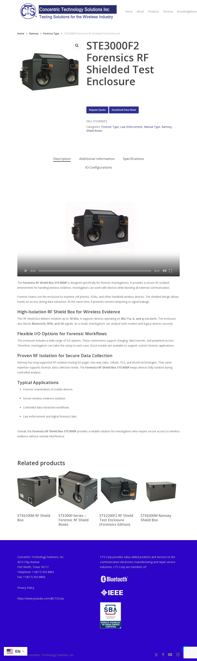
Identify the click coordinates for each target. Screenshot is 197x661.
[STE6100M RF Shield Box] (36, 490)
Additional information (96, 158)
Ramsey (33, 33)
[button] (76, 45)
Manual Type (152, 127)
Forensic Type (51, 33)
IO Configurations (98, 167)
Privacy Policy (25, 587)
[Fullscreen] (170, 271)
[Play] (26, 271)
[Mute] (164, 271)
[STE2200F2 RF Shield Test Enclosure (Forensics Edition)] (119, 490)
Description (62, 158)
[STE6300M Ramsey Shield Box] (160, 490)
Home (20, 33)
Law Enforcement (131, 127)
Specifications (133, 158)
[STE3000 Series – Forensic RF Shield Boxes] (78, 490)
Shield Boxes (94, 130)
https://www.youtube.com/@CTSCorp (40, 598)
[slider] (95, 271)
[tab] (62, 158)
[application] (98, 230)
